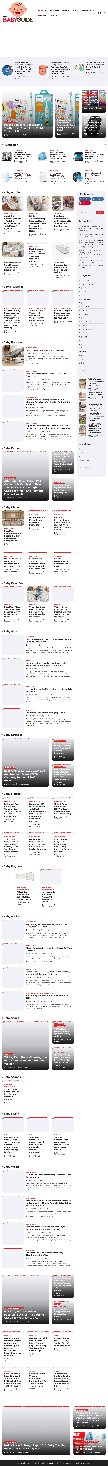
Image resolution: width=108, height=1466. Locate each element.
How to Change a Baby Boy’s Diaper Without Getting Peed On (12, 562)
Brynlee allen (20, 76)
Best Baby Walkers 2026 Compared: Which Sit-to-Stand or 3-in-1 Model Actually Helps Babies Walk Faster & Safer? (49, 1203)
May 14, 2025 (33, 1388)
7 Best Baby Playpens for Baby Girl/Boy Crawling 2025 (24, 896)
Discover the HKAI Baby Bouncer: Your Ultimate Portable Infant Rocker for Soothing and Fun (48, 402)
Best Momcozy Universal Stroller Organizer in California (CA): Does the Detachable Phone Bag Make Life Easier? (12, 1347)
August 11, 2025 (43, 407)
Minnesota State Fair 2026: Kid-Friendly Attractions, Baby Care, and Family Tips (96, 405)
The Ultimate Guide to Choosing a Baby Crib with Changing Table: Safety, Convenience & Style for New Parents (89, 1418)
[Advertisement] (54, 41)
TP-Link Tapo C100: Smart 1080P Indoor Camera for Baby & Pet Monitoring (62, 809)
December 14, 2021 (45, 1001)
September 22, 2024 (11, 571)
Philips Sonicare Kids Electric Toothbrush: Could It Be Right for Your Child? (59, 66)
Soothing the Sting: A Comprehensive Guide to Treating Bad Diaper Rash (37, 564)
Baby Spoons (9, 1085)
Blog (80, 344)
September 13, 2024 (35, 621)
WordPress (85, 1463)
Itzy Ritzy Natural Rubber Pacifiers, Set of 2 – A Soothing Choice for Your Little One (24, 1314)
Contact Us (53, 15)
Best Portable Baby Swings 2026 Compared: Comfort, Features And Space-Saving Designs (12, 1144)
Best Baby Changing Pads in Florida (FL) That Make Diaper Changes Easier (13, 536)
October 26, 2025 (9, 821)
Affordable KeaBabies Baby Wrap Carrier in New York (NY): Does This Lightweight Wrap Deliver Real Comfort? (63, 458)
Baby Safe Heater (85, 321)
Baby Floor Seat (10, 604)
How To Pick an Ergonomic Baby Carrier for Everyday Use (62, 489)
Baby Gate (30, 637)
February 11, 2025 (9, 621)
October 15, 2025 (59, 1154)
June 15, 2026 (23, 1452)
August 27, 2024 (24, 1321)
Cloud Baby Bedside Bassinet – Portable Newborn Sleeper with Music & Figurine (12, 222)
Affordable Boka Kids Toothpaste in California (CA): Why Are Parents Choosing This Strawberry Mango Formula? (24, 68)
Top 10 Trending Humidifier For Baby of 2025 (89, 1447)
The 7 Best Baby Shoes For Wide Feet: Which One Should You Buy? (62, 1059)
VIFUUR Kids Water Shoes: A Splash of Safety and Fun (62, 1032)
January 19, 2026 (59, 784)
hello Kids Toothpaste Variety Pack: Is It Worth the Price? (95, 65)
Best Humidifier (52, 11)
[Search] (104, 13)
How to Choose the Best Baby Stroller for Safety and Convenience (63, 1342)
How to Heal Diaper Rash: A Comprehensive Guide (62, 562)
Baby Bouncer (31, 348)
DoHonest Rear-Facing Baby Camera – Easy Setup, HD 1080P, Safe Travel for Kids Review (12, 810)
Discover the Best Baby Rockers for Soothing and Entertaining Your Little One (48, 973)
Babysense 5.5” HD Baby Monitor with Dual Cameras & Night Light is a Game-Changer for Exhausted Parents (37, 812)
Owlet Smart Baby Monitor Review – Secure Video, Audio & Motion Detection (38, 844)
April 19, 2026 (43, 1180)
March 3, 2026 (44, 1208)
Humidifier (18, 150)
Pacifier (8, 1308)
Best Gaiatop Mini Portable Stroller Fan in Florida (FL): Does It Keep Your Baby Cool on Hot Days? (38, 1344)
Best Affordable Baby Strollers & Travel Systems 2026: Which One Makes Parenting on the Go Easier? (13, 1379)
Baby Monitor (9, 801)
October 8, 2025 (59, 819)
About (81, 452)
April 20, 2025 (45, 668)
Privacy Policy (84, 460)
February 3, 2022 (22, 904)
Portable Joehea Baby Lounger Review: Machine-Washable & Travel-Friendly (62, 774)
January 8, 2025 (34, 325)
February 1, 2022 (9, 1104)
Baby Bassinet (9, 213)
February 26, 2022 (60, 1067)
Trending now (87, 11)
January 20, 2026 (59, 758)
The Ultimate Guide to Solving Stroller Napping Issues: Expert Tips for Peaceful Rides (62, 1379)
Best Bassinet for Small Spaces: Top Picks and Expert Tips (12, 266)
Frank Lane (9, 231)
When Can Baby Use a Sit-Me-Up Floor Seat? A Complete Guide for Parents (37, 612)
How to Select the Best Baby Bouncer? (45, 350)
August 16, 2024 (59, 277)
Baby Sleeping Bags (86, 329)
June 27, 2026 (45, 353)
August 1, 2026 (22, 497)
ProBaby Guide (69, 11)
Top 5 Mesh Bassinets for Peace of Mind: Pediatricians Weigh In (61, 267)
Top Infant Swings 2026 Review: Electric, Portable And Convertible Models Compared (37, 1144)
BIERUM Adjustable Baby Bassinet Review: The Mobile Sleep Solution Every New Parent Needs (37, 223)
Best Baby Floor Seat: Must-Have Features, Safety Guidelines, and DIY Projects (12, 612)
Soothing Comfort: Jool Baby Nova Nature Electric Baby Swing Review (61, 1143)
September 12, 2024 (60, 621)
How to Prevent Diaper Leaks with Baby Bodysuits (37, 521)
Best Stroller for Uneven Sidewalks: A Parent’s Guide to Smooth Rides (37, 1378)
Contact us (83, 471)
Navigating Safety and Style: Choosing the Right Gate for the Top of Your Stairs (47, 664)
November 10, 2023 (44, 977)
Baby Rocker (31, 922)
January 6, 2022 (47, 906)
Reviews (42, 15)
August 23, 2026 (23, 135)
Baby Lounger (10, 768)
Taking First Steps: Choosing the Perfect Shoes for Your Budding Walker (25, 1060)
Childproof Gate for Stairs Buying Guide (45, 713)
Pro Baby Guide (11, 122)
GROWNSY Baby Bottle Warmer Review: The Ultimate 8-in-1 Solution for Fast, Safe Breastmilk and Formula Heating (12, 319)
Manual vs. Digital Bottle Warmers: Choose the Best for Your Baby (63, 314)
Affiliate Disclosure (85, 468)
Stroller (7, 1336)
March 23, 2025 (23, 1067)
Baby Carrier (10, 478)
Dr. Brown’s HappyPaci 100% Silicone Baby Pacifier (62, 1313)
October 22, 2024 (46, 953)
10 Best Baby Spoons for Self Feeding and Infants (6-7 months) (11, 1094)
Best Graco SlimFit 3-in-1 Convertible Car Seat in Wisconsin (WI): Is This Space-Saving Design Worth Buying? (93, 122)
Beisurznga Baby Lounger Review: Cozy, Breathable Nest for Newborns (62, 748)
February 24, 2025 (46, 694)
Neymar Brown (61, 229)
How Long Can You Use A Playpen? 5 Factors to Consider (49, 897)
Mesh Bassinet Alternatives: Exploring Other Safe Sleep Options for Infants (37, 255)
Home (40, 11)
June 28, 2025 (58, 231)
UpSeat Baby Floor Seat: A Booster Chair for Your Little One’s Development (62, 612)
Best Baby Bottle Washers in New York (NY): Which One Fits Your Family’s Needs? (95, 416)
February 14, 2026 (23, 784)
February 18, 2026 (19, 163)
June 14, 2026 (45, 379)
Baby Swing (8, 1135)
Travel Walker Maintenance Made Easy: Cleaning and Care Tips (45, 1253)
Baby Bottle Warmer (12, 308)
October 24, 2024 (46, 930)
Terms (81, 464)
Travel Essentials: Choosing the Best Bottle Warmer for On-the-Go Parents (37, 315)
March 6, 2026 (8, 1390)
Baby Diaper (9, 528)
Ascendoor (64, 1463)
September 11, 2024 (35, 573)
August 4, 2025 (95, 1426)
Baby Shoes (9, 1054)
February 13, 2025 (43, 716)
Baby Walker (31, 1172)
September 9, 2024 (60, 571)
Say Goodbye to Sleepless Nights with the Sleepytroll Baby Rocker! (46, 925)
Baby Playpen (22, 887)
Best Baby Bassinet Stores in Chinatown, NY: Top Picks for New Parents (63, 221)
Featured (82, 348)
